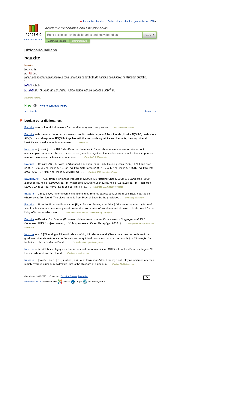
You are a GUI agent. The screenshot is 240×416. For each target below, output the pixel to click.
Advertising (83, 276)
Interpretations (79, 41)
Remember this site (93, 21)
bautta (34, 111)
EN (152, 21)
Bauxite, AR (31, 178)
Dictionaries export (32, 281)
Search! (149, 35)
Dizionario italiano (57, 41)
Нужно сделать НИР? (54, 105)
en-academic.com (33, 39)
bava (148, 111)
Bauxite (29, 127)
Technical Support (69, 276)
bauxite (29, 149)
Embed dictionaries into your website (128, 21)
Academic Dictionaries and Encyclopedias (76, 28)
